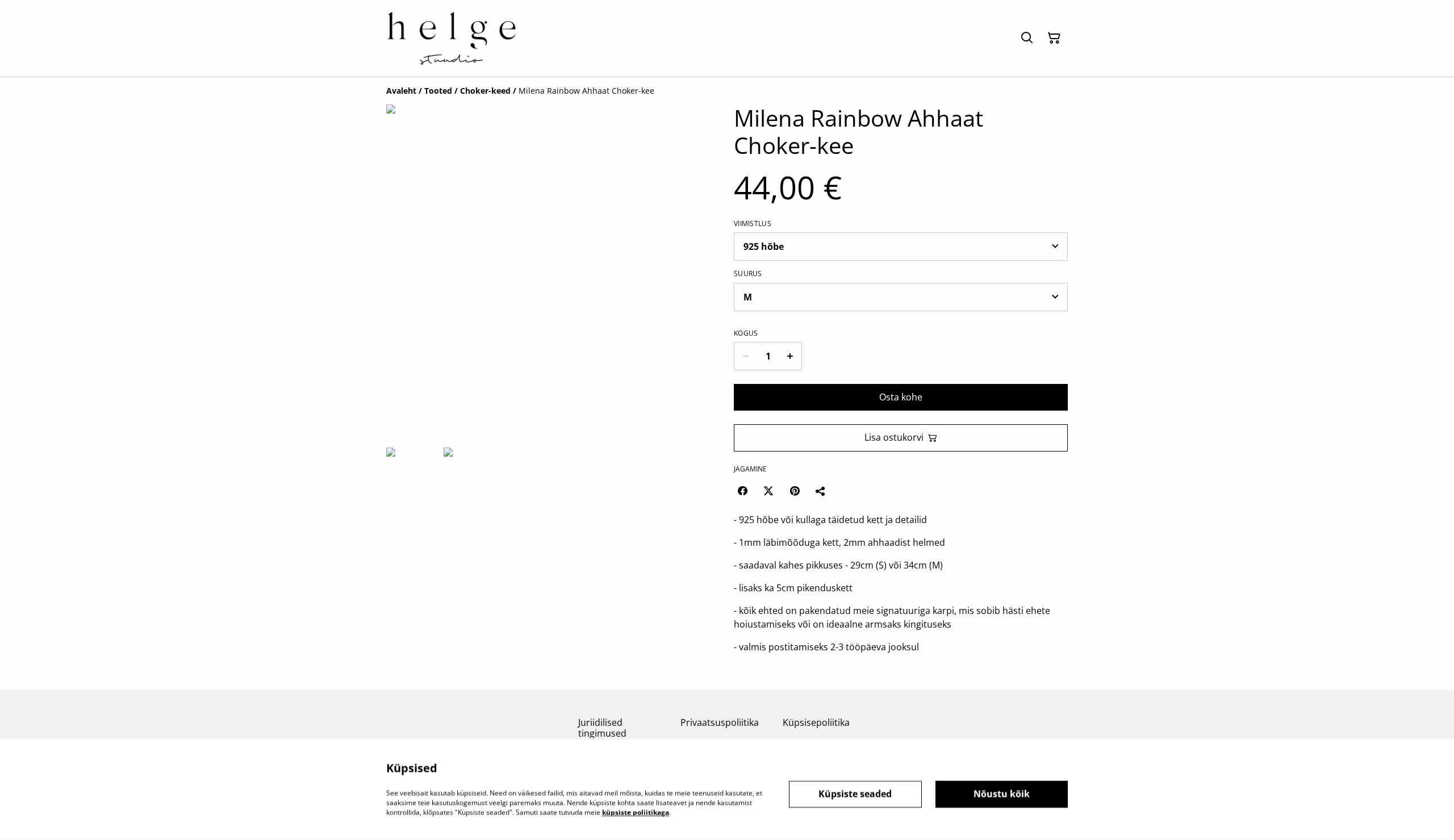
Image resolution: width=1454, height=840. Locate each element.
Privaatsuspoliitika (719, 722)
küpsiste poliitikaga (635, 812)
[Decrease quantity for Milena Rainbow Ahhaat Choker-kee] (745, 356)
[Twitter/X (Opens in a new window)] (768, 490)
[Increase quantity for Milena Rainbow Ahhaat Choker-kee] (790, 356)
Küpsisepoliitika (816, 722)
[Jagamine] (820, 490)
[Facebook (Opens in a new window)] (742, 490)
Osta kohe (900, 397)
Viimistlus (752, 224)
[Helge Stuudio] (451, 38)
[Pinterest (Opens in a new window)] (794, 490)
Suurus (748, 274)
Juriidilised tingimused (602, 727)
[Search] (1027, 38)
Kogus (746, 333)
